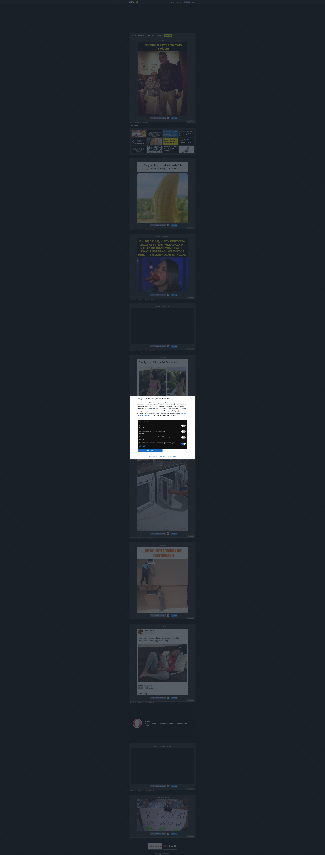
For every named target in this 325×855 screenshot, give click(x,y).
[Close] (191, 399)
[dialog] (162, 427)
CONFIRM (150, 450)
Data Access (162, 456)
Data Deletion (153, 456)
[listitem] (162, 422)
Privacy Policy (172, 456)
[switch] (183, 426)
